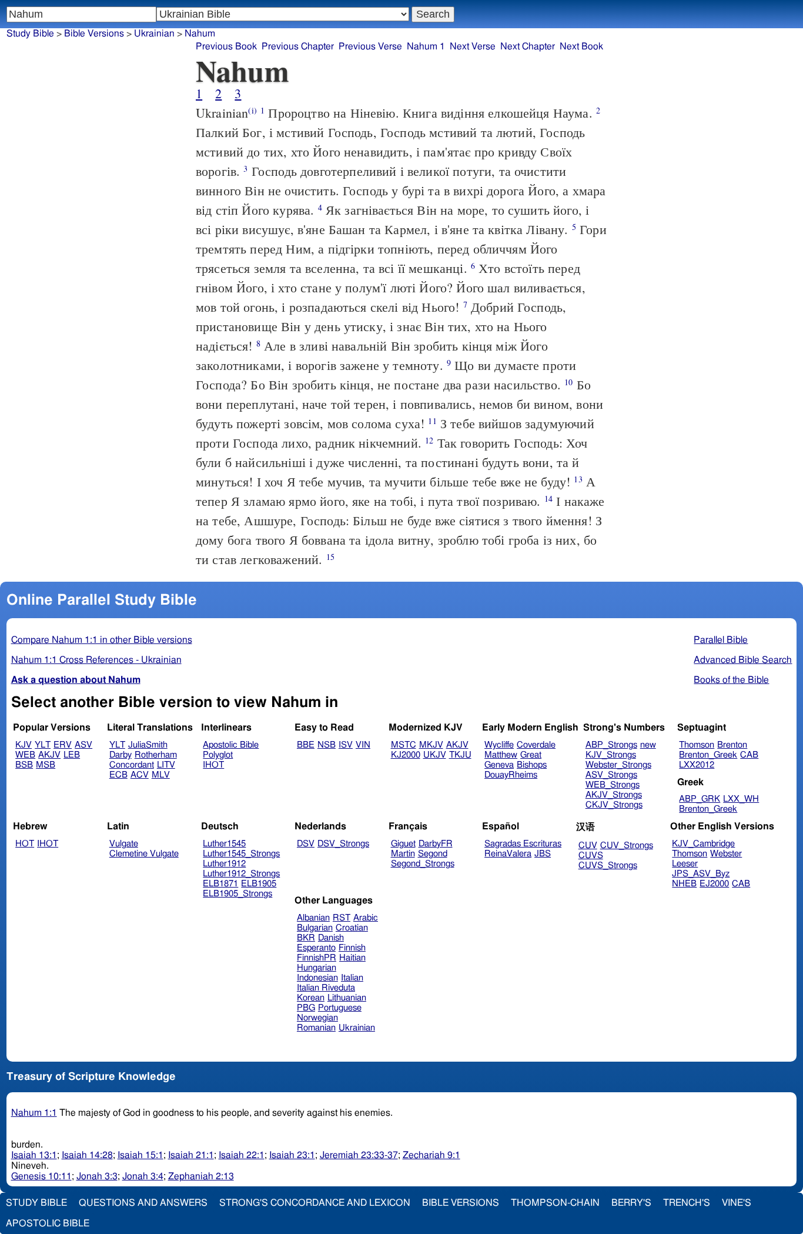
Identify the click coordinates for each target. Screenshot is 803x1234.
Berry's (631, 1203)
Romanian (316, 1027)
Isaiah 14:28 (87, 1155)
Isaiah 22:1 (242, 1155)
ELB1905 (258, 883)
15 (330, 556)
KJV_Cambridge (703, 843)
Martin (403, 853)
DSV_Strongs (343, 843)
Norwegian (317, 1017)
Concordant (131, 765)
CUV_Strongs (626, 845)
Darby (120, 755)
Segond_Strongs (422, 863)
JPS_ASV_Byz (701, 873)
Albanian (313, 917)
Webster (726, 853)
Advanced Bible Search (743, 660)
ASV (83, 745)
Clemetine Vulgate (144, 853)
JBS (542, 853)
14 (548, 498)
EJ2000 (714, 883)
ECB (118, 775)
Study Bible (30, 33)
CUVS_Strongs (607, 865)
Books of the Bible (731, 680)
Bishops (532, 765)
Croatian (352, 927)
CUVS (590, 855)
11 (432, 420)
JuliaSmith (148, 745)
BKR (306, 937)
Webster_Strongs (618, 765)
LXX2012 (696, 765)
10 (568, 382)
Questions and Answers (143, 1203)
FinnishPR (316, 957)
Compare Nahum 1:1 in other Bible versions (101, 640)
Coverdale (536, 745)
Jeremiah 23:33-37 (359, 1155)
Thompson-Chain (555, 1203)
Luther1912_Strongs (241, 873)
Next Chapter (527, 46)
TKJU (460, 755)
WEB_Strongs (612, 785)
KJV (23, 745)
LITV (166, 765)
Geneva (499, 765)
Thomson (696, 745)
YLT (43, 745)
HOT (24, 843)
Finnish (352, 947)
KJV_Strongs (610, 755)
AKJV (49, 755)
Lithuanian (346, 997)
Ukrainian (154, 33)
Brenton (732, 745)
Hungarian (316, 967)
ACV (140, 775)
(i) (252, 110)
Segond (432, 853)
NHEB (684, 883)
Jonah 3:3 (97, 1176)
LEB (71, 755)
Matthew (500, 755)
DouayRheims (510, 775)
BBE (305, 745)
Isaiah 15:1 (140, 1155)
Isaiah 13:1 (34, 1155)
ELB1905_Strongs (237, 893)
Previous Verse (370, 46)
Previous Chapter (298, 46)
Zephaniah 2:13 (201, 1176)
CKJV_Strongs (614, 805)
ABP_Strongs (611, 745)
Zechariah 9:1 (431, 1155)
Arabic (365, 917)
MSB (45, 765)
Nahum (200, 33)
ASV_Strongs (611, 775)
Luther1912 (224, 863)
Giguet (403, 843)
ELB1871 (220, 883)
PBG (306, 1007)
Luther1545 (224, 843)
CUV (587, 845)
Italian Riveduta (326, 987)
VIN (363, 745)
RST (341, 917)
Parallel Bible (721, 640)
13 (578, 479)
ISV (346, 745)
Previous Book (226, 46)
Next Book (581, 46)
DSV (305, 843)
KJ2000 (405, 755)
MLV (161, 775)
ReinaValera (507, 853)
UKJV (434, 755)
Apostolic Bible (47, 1223)
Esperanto (316, 947)
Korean (310, 997)
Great (530, 755)
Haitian (352, 957)
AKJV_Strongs (613, 795)
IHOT (213, 765)
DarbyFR (436, 843)
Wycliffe (499, 745)
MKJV (431, 745)
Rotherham (156, 755)
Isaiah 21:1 (191, 1155)
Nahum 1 (426, 46)
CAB (749, 755)
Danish (331, 937)
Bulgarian (315, 927)
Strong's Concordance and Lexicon (314, 1203)
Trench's (686, 1203)
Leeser (685, 863)
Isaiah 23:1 (292, 1155)
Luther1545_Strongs (241, 853)
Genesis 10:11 (41, 1176)
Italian (352, 977)
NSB (326, 745)
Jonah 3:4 (142, 1176)
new (648, 745)
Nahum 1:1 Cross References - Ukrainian (96, 660)
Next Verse (473, 46)
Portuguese (340, 1007)
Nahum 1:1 (34, 1113)
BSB (24, 765)
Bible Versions (94, 33)
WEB (25, 755)
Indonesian (317, 977)
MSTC (403, 745)
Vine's (736, 1203)
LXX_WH (741, 799)
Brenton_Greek (708, 755)
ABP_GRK (699, 799)
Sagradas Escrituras (522, 843)
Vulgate (123, 843)
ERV (62, 745)
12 (429, 440)
